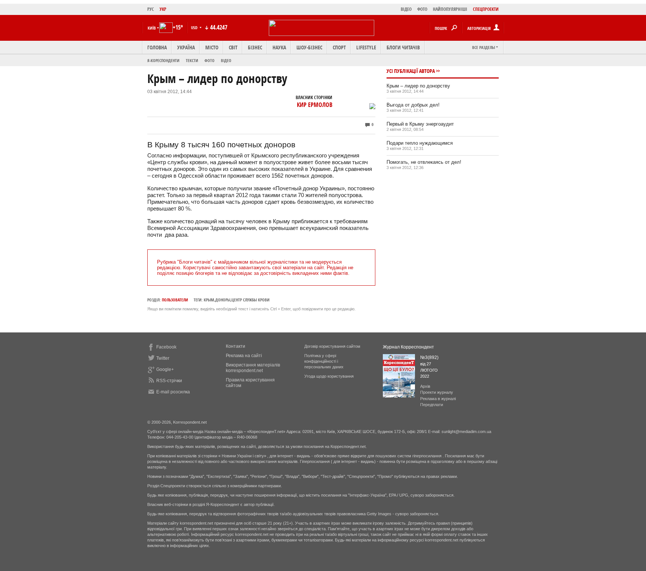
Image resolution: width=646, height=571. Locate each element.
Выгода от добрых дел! (413, 105)
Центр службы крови (250, 300)
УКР (163, 9)
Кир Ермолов (314, 105)
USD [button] (195, 27)
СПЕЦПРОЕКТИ (486, 9)
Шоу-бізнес (309, 47)
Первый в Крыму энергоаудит (420, 124)
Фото (209, 60)
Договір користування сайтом (332, 346)
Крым (209, 300)
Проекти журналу (436, 392)
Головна (157, 47)
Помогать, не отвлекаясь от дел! (424, 162)
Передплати (431, 404)
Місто (211, 47)
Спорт (339, 47)
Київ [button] (152, 28)
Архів (425, 386)
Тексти (192, 60)
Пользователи (175, 300)
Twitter (162, 358)
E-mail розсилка (173, 392)
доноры (222, 300)
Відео (226, 60)
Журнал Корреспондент (408, 347)
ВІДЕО (406, 9)
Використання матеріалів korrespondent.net (253, 367)
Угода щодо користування (329, 376)
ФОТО (422, 9)
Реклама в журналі (438, 398)
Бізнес (255, 47)
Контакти (235, 346)
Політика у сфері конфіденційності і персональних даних (324, 361)
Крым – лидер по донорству (418, 86)
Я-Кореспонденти (163, 60)
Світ (233, 47)
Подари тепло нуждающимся (420, 143)
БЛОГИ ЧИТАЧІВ (403, 47)
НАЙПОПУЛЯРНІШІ (450, 9)
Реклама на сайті (244, 355)
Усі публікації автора (411, 70)
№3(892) (429, 357)
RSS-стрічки (169, 380)
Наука (279, 47)
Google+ (165, 369)
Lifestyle (366, 47)
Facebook (166, 347)
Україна (186, 47)
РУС (150, 9)
